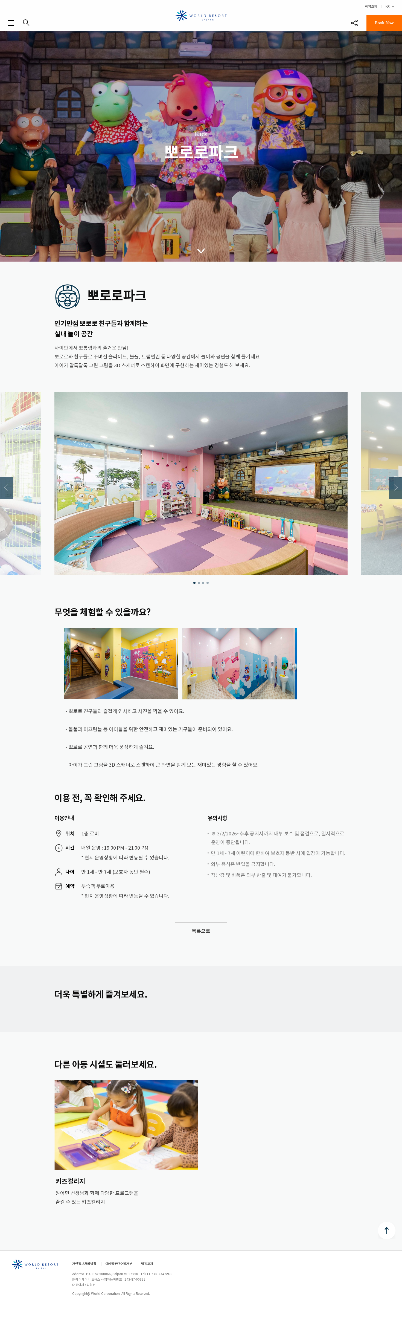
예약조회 (371, 6)
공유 (354, 23)
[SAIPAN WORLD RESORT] (201, 15)
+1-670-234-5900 (160, 1274)
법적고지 (147, 1264)
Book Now (384, 23)
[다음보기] (395, 488)
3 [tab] (203, 583)
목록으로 (201, 931)
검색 (26, 22)
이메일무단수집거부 (118, 1264)
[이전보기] (6, 488)
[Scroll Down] (201, 250)
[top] (386, 1230)
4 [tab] (207, 583)
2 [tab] (199, 583)
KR (388, 6)
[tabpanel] (201, 483)
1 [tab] (194, 583)
